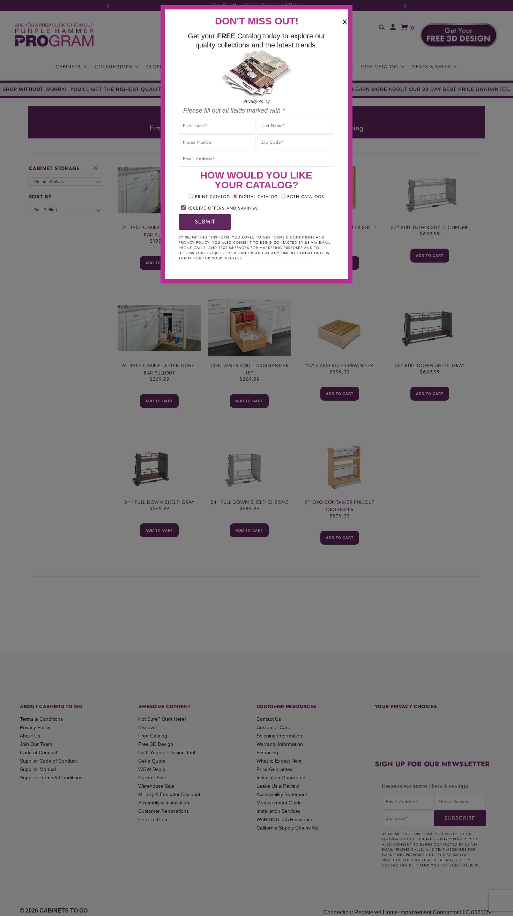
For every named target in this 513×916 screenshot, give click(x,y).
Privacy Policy (256, 101)
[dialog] (256, 458)
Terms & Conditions (293, 237)
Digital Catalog (258, 197)
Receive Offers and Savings (222, 208)
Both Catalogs (305, 197)
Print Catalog (212, 197)
